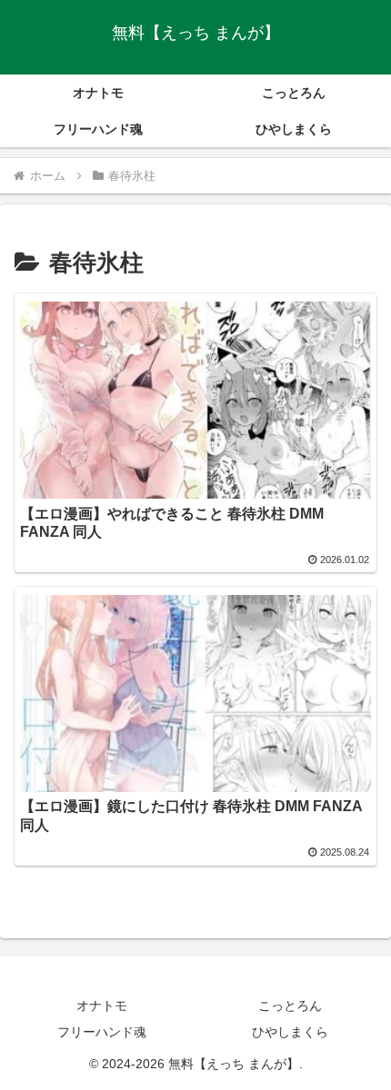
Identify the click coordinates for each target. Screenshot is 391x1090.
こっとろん (290, 1005)
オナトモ (101, 1005)
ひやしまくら (290, 1032)
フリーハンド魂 (101, 1032)
